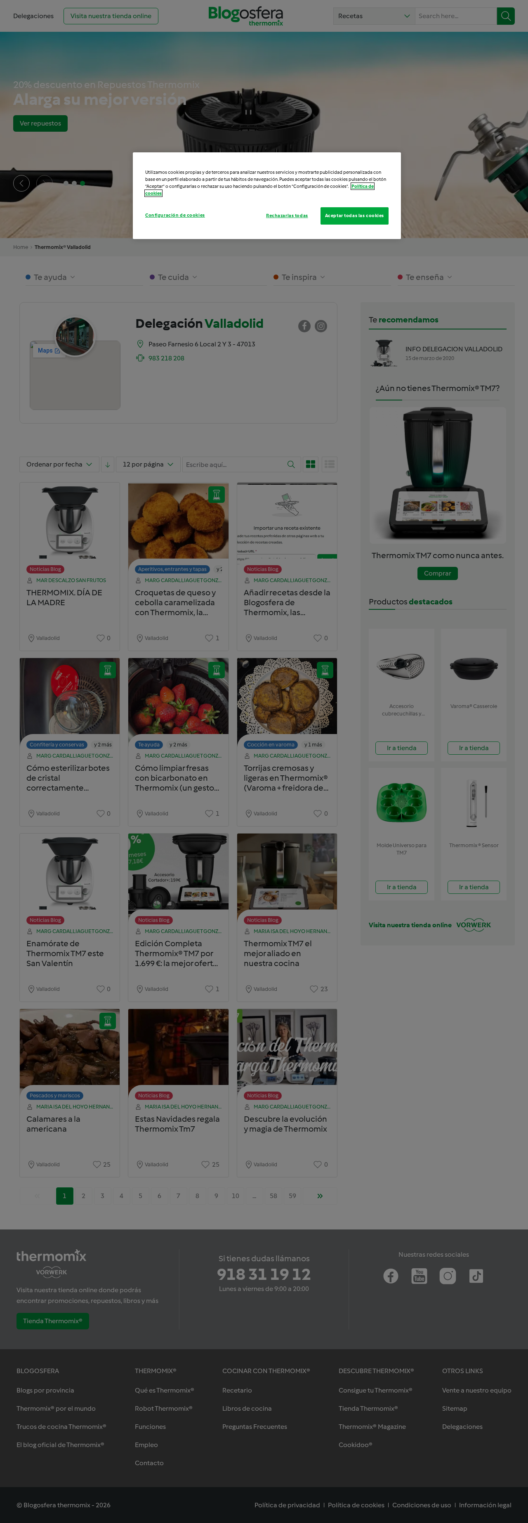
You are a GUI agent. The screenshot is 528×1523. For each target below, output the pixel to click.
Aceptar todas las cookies (354, 215)
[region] (267, 195)
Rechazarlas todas (287, 215)
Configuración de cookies (175, 215)
